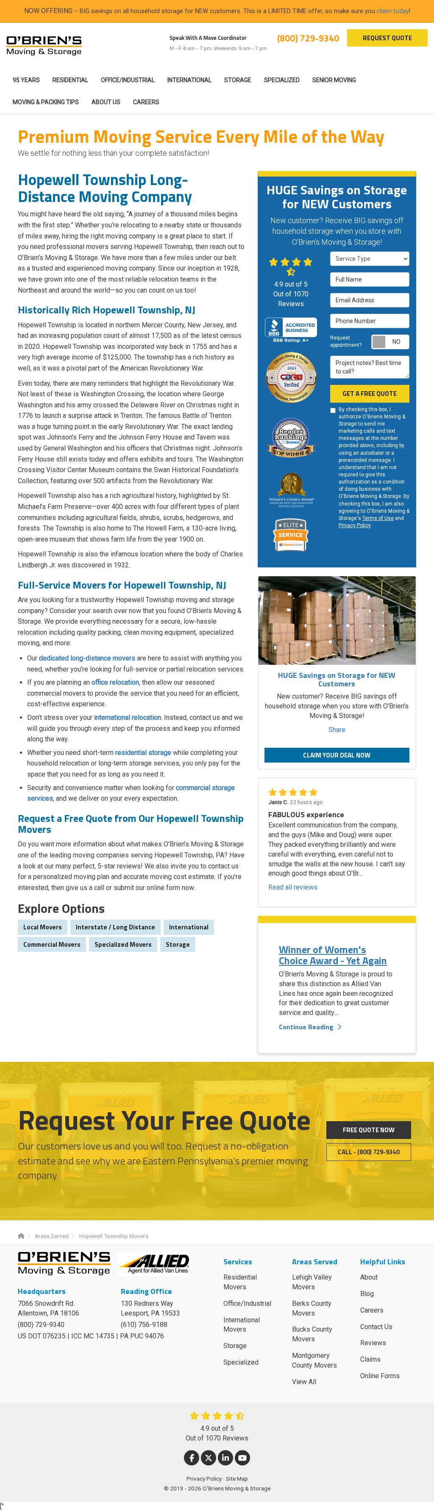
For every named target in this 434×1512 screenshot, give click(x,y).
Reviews (373, 1343)
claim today (393, 11)
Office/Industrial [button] (128, 80)
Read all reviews (292, 887)
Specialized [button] (282, 80)
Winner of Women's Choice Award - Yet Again (333, 955)
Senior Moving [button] (334, 80)
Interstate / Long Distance (115, 927)
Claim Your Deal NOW (336, 755)
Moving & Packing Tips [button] (46, 102)
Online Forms (380, 1376)
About (369, 1277)
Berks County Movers (311, 1308)
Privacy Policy (354, 525)
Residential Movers (240, 1282)
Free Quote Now (369, 1130)
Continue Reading (306, 1027)
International (189, 927)
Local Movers (42, 927)
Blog (367, 1294)
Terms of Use (378, 518)
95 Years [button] (26, 80)
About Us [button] (106, 102)
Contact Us (376, 1327)
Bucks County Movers (312, 1334)
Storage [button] (237, 80)
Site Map (237, 1478)
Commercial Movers (52, 944)
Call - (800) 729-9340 (368, 1152)
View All (304, 1382)
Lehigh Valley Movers (312, 1282)
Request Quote (387, 38)
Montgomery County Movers (314, 1360)
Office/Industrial (247, 1303)
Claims (370, 1359)
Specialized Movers (123, 944)
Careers (372, 1310)
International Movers (241, 1325)
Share (336, 730)
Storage (178, 944)
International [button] (189, 80)
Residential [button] (70, 80)
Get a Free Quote (369, 393)
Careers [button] (146, 102)
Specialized (241, 1362)
